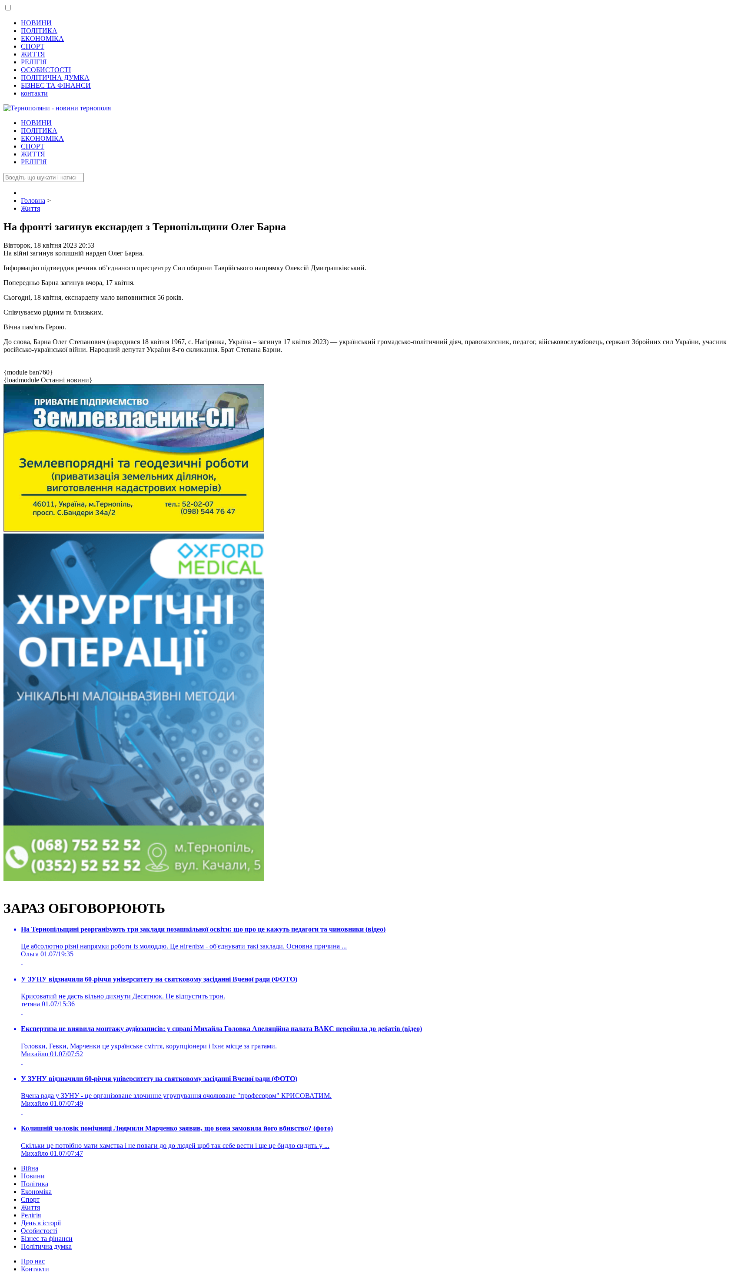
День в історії (41, 1223)
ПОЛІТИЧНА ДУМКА (55, 77)
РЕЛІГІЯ (34, 62)
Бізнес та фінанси (47, 1238)
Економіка (36, 1191)
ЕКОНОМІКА (42, 38)
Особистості (39, 1230)
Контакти (35, 1269)
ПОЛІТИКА (39, 30)
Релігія (31, 1215)
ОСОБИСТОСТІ (46, 69)
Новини (33, 1176)
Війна (29, 1168)
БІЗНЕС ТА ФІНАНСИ (56, 85)
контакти (34, 93)
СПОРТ (32, 46)
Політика (34, 1183)
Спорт (30, 1199)
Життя (30, 1207)
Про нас (33, 1261)
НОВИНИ (36, 23)
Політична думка (46, 1246)
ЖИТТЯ (33, 54)
